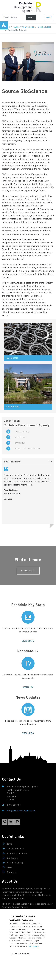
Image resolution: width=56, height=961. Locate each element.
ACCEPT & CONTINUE (20, 953)
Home (9, 844)
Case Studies (44, 27)
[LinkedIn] (11, 822)
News (9, 867)
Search (31, 17)
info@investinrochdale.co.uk (27, 448)
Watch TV (28, 687)
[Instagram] (4, 822)
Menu (48, 17)
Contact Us (28, 570)
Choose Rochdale (15, 849)
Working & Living (15, 863)
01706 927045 (21, 437)
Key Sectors (13, 858)
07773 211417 (20, 443)
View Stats (28, 641)
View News (28, 733)
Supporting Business (24, 27)
